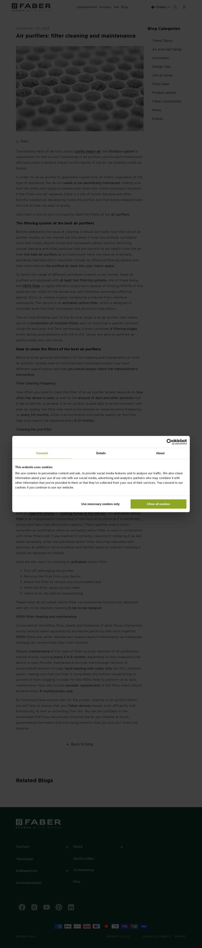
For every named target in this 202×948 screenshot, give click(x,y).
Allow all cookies (158, 504)
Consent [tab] (42, 453)
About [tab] (160, 453)
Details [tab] (101, 453)
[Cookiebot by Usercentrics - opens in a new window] (169, 442)
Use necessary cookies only (100, 504)
